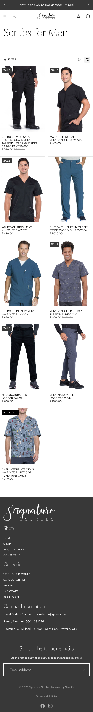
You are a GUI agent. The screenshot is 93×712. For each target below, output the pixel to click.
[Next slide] (88, 5)
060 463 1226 (35, 621)
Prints (8, 585)
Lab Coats (10, 591)
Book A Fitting (13, 549)
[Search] (14, 16)
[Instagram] (50, 706)
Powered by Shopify (62, 687)
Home (7, 538)
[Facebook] (42, 706)
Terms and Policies (46, 696)
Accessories (12, 597)
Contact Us (11, 555)
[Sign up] (83, 669)
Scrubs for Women (17, 574)
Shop (7, 543)
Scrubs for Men (14, 579)
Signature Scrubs (39, 687)
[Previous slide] (5, 5)
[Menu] (5, 16)
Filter (12, 59)
